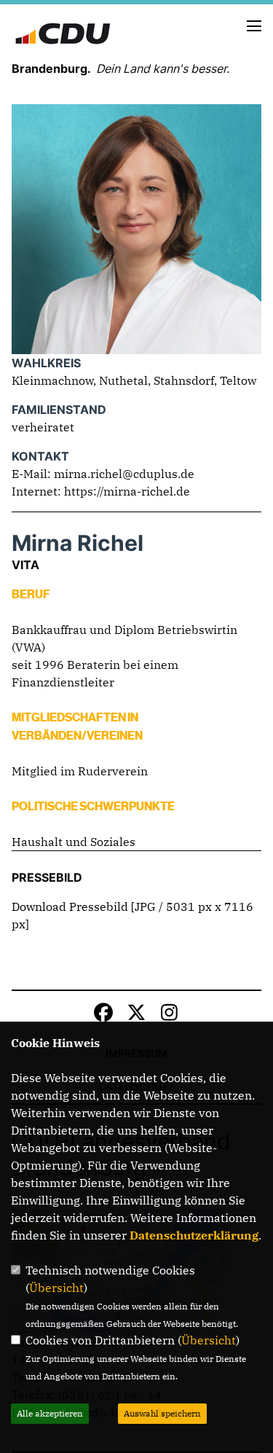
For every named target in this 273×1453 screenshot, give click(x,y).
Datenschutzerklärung (194, 1235)
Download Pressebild (70, 906)
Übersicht (56, 1287)
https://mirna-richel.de (127, 491)
